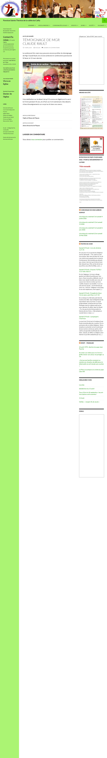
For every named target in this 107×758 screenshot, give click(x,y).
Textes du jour (87, 244)
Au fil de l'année (28, 36)
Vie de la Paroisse (43, 25)
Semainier (31, 25)
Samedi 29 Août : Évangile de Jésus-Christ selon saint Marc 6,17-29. (90, 294)
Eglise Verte (6, 113)
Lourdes (81, 385)
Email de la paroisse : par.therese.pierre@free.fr (9, 49)
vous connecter (36, 139)
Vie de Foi (74, 25)
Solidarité (101, 25)
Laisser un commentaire (51, 47)
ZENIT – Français (87, 343)
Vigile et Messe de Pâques (31, 117)
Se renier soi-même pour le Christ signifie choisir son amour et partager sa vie (91, 354)
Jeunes (83, 25)
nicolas (37, 47)
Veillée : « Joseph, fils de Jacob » (89, 402)
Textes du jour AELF (8, 117)
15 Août (81, 398)
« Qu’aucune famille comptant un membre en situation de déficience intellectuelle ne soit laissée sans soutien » (91, 363)
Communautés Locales (60, 25)
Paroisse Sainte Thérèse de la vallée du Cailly (21, 20)
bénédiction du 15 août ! (87, 389)
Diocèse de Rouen (8, 108)
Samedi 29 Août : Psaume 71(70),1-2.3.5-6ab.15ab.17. (90, 270)
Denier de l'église (7, 115)
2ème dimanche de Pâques (31, 124)
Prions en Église (7, 119)
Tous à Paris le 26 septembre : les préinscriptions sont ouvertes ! (91, 393)
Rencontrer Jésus (8, 121)
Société (91, 25)
